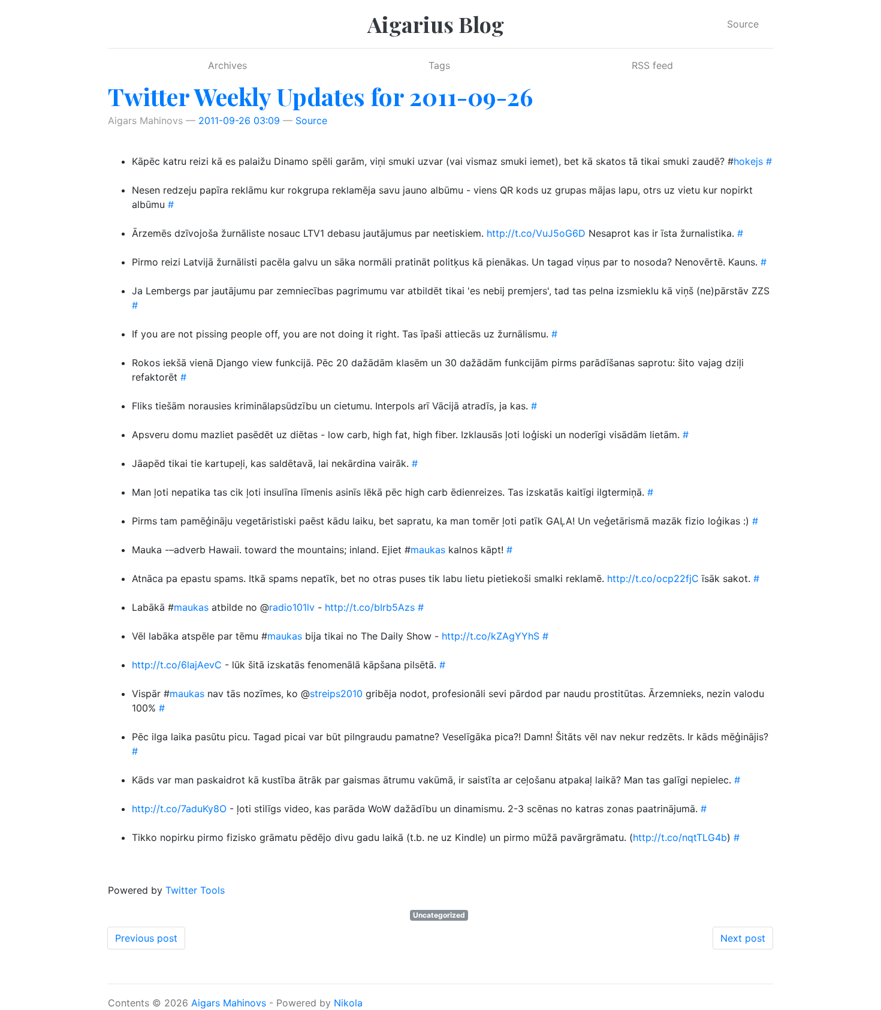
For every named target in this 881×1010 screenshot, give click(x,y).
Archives (227, 65)
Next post (742, 938)
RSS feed (652, 65)
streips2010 (336, 694)
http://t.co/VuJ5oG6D (536, 233)
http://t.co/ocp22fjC (653, 578)
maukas (428, 550)
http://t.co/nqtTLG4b (680, 837)
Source (743, 24)
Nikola (348, 1003)
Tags (439, 65)
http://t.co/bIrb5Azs (370, 607)
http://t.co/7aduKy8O (179, 809)
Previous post (146, 938)
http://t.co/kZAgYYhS (490, 636)
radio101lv (292, 607)
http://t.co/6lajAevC (177, 665)
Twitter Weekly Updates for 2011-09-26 (320, 96)
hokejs (748, 161)
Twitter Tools (195, 890)
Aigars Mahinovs (228, 1003)
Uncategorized (439, 914)
